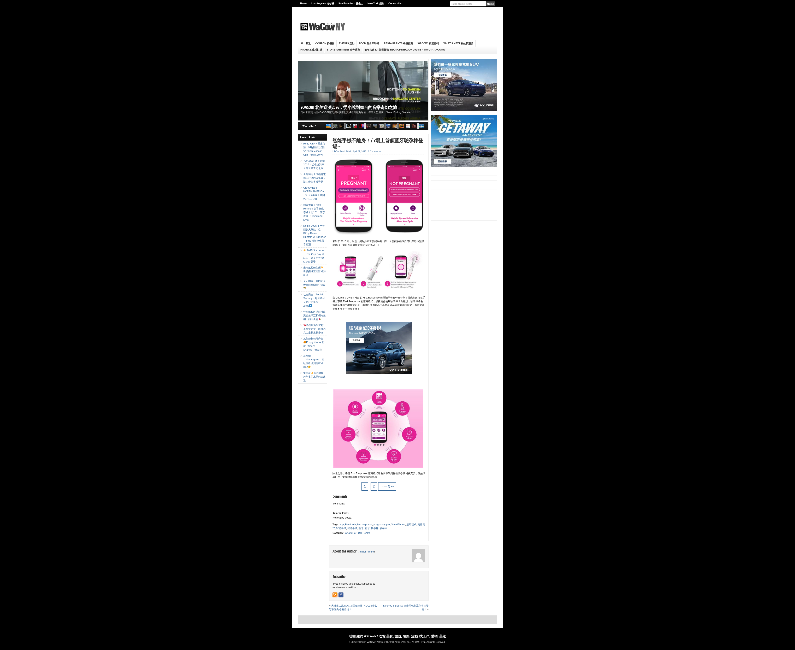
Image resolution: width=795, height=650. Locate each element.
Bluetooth (350, 524)
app (342, 524)
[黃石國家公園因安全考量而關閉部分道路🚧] (375, 126)
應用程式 (411, 524)
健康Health (364, 533)
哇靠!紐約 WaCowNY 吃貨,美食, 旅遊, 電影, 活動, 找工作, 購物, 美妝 (397, 636)
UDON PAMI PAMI (341, 151)
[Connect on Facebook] (340, 594)
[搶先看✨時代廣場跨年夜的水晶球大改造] (415, 126)
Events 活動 (346, 43)
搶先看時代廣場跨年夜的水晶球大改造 (314, 377)
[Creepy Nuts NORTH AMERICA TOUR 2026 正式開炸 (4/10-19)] (348, 126)
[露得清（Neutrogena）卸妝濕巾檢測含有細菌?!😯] (408, 126)
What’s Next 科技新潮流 (458, 43)
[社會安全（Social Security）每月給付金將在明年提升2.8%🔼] (381, 126)
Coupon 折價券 (324, 43)
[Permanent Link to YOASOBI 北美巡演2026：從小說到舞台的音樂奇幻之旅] (363, 90)
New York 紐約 (375, 3)
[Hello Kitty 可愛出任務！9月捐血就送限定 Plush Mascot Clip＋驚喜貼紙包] (328, 126)
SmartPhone (398, 524)
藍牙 (361, 528)
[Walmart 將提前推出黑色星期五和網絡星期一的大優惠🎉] (388, 126)
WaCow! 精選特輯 (428, 43)
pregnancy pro (381, 524)
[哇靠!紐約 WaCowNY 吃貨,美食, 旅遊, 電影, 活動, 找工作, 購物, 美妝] (322, 26)
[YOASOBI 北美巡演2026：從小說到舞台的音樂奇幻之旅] (335, 126)
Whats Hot (350, 533)
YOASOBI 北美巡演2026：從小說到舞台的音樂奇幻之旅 (348, 107)
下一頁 (387, 486)
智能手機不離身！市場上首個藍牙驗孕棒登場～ (377, 143)
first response (364, 524)
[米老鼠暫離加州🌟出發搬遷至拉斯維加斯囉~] (368, 126)
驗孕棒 (374, 528)
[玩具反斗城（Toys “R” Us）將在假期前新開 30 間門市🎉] (421, 126)
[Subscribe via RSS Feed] (334, 594)
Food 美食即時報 (369, 43)
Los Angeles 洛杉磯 (322, 3)
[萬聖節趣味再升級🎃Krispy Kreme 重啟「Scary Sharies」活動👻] (401, 126)
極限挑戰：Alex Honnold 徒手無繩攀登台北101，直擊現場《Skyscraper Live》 (314, 212)
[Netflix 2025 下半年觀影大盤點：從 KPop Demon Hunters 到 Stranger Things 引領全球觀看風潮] (362, 126)
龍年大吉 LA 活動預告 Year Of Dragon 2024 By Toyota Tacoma (405, 49)
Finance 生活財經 (311, 49)
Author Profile (366, 551)
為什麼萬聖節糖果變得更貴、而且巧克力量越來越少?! (314, 329)
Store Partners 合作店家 (343, 49)
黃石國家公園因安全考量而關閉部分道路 (314, 283)
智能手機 (341, 528)
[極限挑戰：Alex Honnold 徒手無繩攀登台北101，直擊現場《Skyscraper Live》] (355, 126)
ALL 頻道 (305, 43)
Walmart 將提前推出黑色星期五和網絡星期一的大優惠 (314, 315)
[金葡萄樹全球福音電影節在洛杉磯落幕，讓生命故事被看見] (342, 126)
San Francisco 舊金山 (350, 3)
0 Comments (374, 151)
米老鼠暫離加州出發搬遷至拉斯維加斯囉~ (314, 271)
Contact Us (395, 3)
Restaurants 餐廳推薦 (398, 43)
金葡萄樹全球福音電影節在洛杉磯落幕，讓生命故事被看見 (314, 178)
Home (303, 3)
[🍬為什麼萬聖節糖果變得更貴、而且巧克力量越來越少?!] (395, 126)
